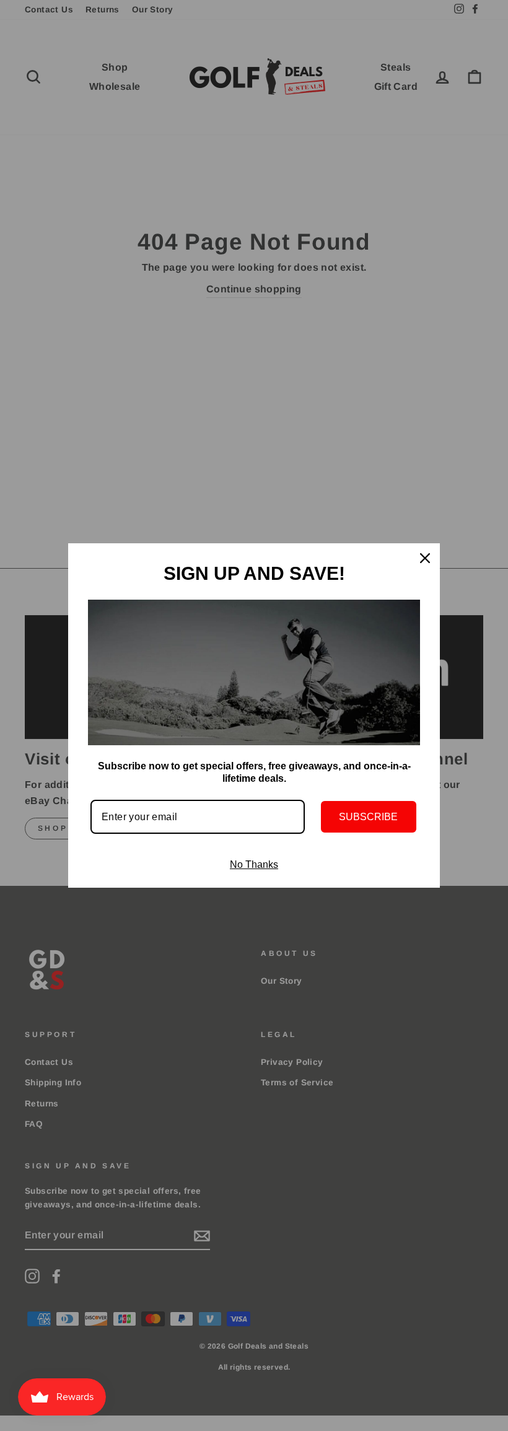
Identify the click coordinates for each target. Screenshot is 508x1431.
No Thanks (254, 864)
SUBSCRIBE (368, 817)
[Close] (425, 558)
